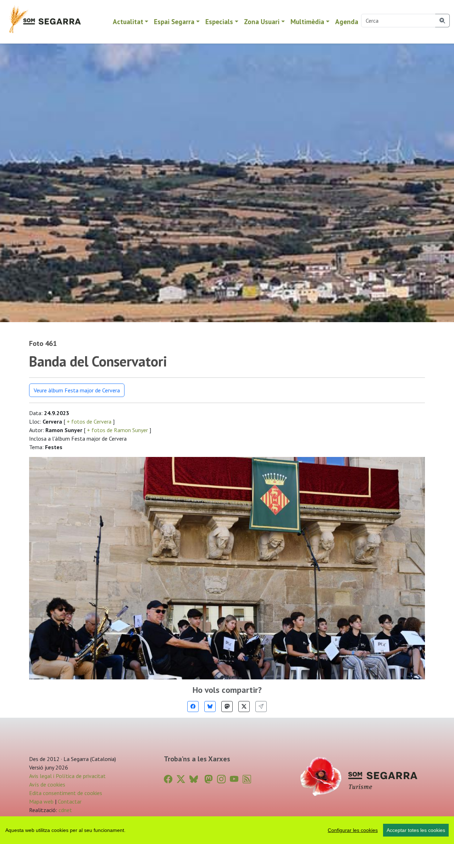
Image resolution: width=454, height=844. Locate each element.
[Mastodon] (227, 706)
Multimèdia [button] (307, 21)
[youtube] (234, 779)
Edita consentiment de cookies (65, 792)
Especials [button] (219, 21)
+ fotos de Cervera (89, 421)
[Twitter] (244, 706)
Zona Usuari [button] (261, 21)
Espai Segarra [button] (174, 21)
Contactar (70, 801)
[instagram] (221, 779)
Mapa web (41, 801)
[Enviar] (261, 706)
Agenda (346, 21)
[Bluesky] (210, 706)
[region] (227, 830)
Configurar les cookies (353, 830)
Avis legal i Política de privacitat (67, 775)
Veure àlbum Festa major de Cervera (77, 390)
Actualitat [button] (128, 21)
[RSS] (247, 779)
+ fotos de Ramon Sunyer (117, 430)
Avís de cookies (47, 784)
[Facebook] (193, 706)
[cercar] (442, 20)
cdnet (64, 809)
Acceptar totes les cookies (416, 830)
